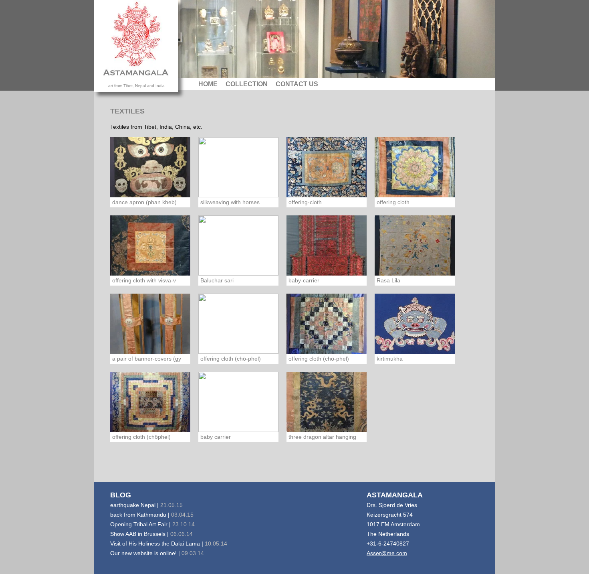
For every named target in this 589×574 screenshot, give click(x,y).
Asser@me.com (387, 553)
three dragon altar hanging (322, 437)
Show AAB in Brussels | (151, 534)
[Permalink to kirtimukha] (415, 323)
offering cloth (393, 202)
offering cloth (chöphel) (141, 437)
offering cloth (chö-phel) (230, 358)
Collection (247, 84)
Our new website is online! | (157, 553)
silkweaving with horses (230, 202)
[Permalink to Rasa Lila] (415, 245)
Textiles (127, 111)
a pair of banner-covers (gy (146, 358)
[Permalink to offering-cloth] (326, 167)
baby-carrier (303, 280)
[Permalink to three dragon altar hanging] (326, 401)
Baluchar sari (217, 280)
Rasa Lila (388, 280)
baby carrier (215, 437)
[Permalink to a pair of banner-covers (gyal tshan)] (150, 323)
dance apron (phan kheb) (144, 202)
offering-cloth (305, 202)
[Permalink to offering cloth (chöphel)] (150, 401)
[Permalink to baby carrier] (238, 401)
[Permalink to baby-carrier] (326, 245)
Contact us (297, 84)
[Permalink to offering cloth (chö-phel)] (238, 323)
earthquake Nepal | (146, 505)
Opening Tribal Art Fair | (152, 524)
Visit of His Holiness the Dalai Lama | (168, 543)
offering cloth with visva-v (144, 280)
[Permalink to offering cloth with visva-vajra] (150, 245)
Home (208, 84)
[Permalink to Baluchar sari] (238, 245)
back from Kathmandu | (152, 514)
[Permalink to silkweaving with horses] (238, 167)
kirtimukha (390, 358)
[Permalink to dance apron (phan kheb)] (150, 167)
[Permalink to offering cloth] (415, 167)
